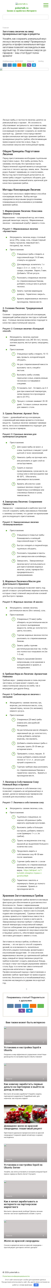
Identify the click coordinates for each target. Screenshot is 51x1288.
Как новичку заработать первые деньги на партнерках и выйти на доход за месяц (24, 1087)
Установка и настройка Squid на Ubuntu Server (23, 1166)
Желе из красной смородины (21, 1240)
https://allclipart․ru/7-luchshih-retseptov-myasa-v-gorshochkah (29, 873)
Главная (6, 28)
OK (36, 1285)
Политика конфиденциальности (16, 1276)
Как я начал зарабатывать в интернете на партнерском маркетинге (21, 1204)
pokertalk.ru (21, 8)
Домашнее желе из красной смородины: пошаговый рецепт (23, 1127)
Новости (30, 61)
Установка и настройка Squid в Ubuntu (22, 1049)
